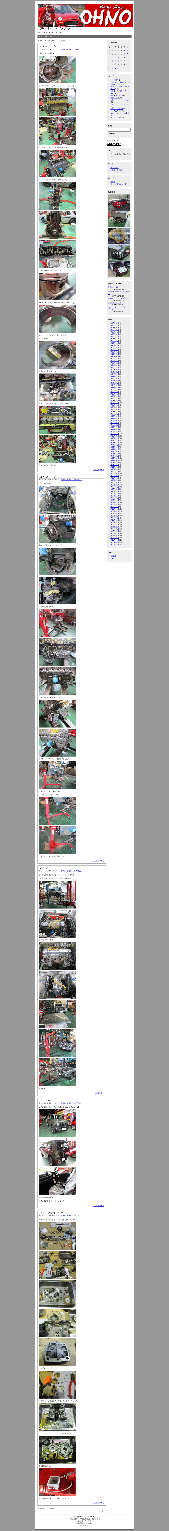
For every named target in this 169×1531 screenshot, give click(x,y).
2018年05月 (114, 538)
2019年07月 (114, 507)
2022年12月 (114, 416)
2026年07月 (114, 325)
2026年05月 (114, 330)
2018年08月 (114, 531)
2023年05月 (114, 407)
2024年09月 (114, 372)
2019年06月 (114, 509)
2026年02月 (114, 336)
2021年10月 (114, 447)
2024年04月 (114, 383)
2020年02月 (114, 491)
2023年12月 (114, 392)
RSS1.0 (113, 556)
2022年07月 (114, 427)
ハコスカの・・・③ (47, 46)
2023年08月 (114, 401)
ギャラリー (114, 168)
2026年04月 (114, 332)
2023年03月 (114, 412)
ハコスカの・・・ (46, 868)
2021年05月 (114, 458)
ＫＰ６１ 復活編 (116, 109)
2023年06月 (114, 405)
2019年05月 (114, 511)
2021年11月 (114, 445)
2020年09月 (114, 476)
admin (112, 182)
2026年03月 (114, 334)
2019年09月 (114, 502)
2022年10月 (114, 420)
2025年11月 (114, 341)
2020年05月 (114, 485)
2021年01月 (114, 467)
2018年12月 (114, 522)
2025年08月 (114, 347)
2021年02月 (114, 465)
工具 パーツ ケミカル (120, 100)
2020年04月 (114, 487)
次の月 (117, 68)
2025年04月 (114, 356)
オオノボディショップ (118, 184)
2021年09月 (114, 449)
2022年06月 (114, 429)
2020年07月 (114, 480)
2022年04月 (114, 434)
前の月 (110, 68)
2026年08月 (114, 323)
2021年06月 (114, 456)
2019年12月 (114, 496)
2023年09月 (114, 398)
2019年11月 (114, 498)
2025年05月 (114, 354)
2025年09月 (114, 345)
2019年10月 (114, 500)
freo (88, 1525)
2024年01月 (114, 389)
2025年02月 (114, 361)
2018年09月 (114, 529)
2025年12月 (114, 339)
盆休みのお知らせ (114, 287)
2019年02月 (114, 518)
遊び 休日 (114, 98)
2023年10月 (114, 396)
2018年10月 (114, 527)
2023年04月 (114, 409)
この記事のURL (98, 470)
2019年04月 (114, 513)
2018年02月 (114, 544)
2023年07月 (114, 403)
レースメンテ (115, 84)
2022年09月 (114, 423)
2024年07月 (114, 376)
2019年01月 (114, 520)
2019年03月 (114, 516)
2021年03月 (114, 462)
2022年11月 (114, 418)
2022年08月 (114, 425)
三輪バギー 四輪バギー (119, 82)
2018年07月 (114, 533)
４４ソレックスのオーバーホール (53, 1213)
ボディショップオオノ (54, 28)
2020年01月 (114, 493)
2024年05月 (114, 381)
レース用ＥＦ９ (116, 111)
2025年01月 (114, 363)
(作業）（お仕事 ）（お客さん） (71, 49)
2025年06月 (114, 352)
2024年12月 (114, 365)
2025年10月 (114, 343)
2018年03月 (114, 542)
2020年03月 (114, 489)
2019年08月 (114, 504)
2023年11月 (114, 394)
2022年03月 (114, 436)
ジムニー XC (45, 1100)
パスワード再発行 (116, 170)
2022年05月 (114, 431)
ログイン (53, 37)
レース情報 (114, 80)
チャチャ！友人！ (116, 95)
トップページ (43, 37)
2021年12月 (114, 443)
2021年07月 (114, 454)
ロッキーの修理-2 (114, 303)
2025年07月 (114, 350)
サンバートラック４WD (116, 298)
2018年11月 (114, 524)
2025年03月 (114, 358)
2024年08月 (114, 374)
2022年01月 (114, 440)
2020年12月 (114, 469)
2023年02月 (114, 414)
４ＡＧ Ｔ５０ (116, 117)
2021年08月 (114, 451)
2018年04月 (114, 540)
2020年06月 (114, 482)
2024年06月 (114, 378)
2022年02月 (114, 438)
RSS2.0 (113, 558)
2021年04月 (114, 460)
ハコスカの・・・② (47, 477)
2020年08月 (114, 478)
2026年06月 (114, 328)
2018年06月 (114, 535)
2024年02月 (114, 387)
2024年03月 (114, 385)
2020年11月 (114, 471)
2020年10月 (114, 473)
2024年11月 (114, 367)
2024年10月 (114, 370)
